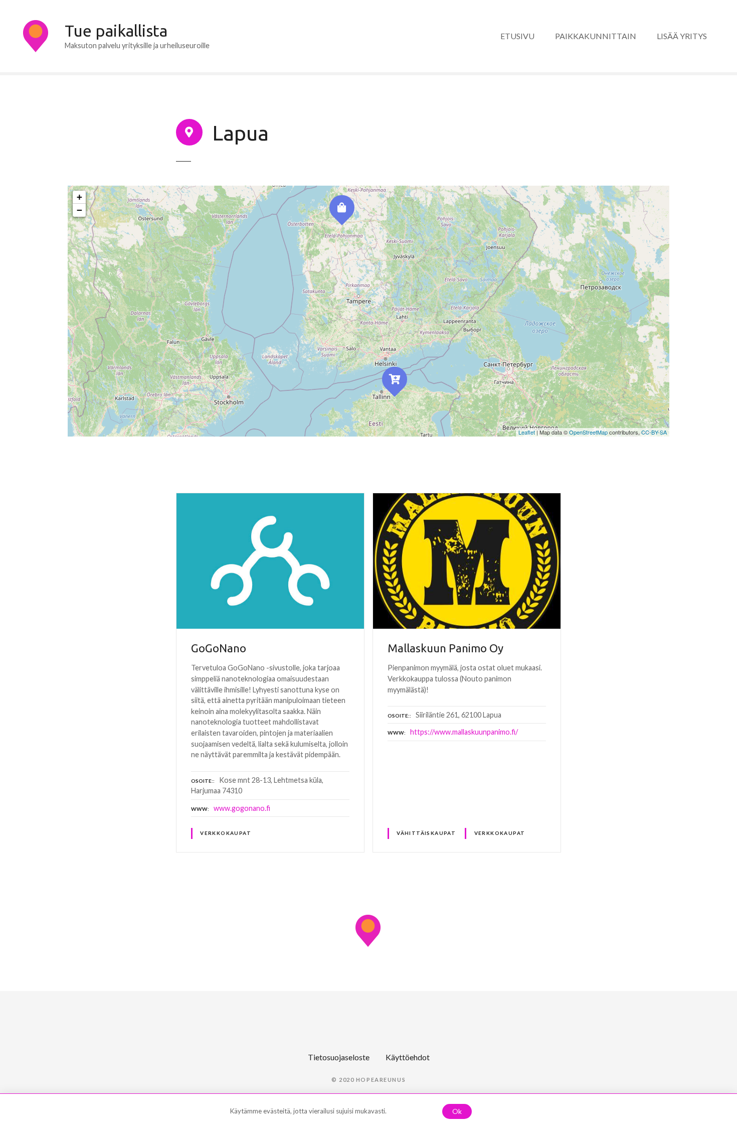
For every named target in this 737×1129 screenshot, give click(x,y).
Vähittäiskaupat (426, 833)
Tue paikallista (116, 31)
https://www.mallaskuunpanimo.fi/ (464, 732)
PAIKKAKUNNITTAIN (595, 36)
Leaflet (526, 432)
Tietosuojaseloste (339, 1057)
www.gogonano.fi (242, 808)
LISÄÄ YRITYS (682, 36)
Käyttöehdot (408, 1057)
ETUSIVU (517, 36)
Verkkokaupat (225, 833)
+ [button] (79, 197)
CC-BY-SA (654, 432)
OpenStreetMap (588, 432)
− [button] (79, 210)
